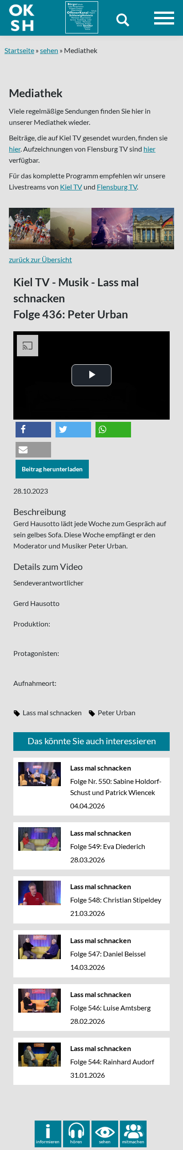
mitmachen (133, 1141)
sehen (49, 50)
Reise (71, 228)
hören (76, 1141)
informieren (48, 1141)
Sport (30, 228)
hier (14, 148)
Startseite (19, 50)
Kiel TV (71, 186)
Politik (156, 228)
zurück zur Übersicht (40, 259)
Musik (114, 228)
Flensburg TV (117, 186)
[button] (33, 429)
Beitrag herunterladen (52, 469)
